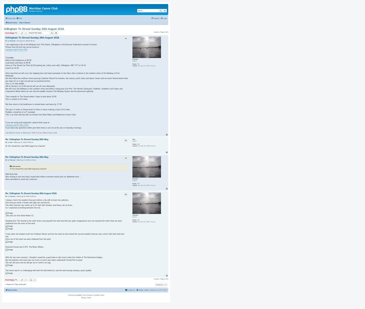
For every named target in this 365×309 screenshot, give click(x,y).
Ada (133, 139)
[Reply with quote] (126, 38)
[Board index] (17, 9)
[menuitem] (19, 18)
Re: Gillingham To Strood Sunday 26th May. (27, 139)
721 (138, 64)
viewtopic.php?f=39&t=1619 (16, 125)
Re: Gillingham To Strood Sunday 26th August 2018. (31, 193)
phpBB (78, 295)
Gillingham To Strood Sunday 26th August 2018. (34, 29)
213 (138, 144)
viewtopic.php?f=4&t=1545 (16, 50)
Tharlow (135, 59)
